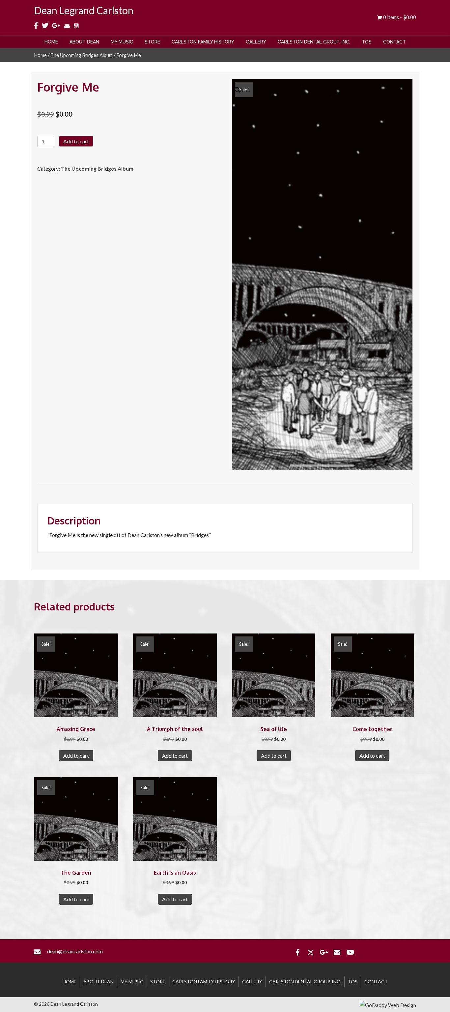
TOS (352, 981)
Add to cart (76, 141)
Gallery (252, 981)
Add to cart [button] (76, 755)
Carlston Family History (203, 981)
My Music (132, 981)
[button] (297, 952)
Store (157, 981)
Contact (376, 981)
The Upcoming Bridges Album (81, 55)
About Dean (98, 981)
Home (40, 55)
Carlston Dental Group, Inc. (305, 981)
